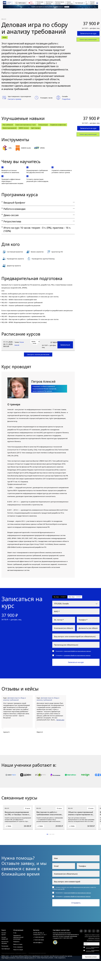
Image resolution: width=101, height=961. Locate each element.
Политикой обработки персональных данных (92, 948)
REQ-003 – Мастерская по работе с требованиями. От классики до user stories (30, 319)
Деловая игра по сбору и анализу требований (14, 699)
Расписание (4, 946)
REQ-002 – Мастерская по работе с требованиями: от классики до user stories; (30, 297)
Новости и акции (18, 949)
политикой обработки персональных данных (77, 651)
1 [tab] (47, 834)
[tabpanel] (17, 716)
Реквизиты (16, 941)
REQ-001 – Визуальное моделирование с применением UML (23, 316)
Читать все (60, 720)
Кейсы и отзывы (17, 944)
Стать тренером (17, 947)
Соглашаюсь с (92, 951)
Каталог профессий (4, 938)
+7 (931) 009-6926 (38, 940)
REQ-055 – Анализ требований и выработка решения (20, 305)
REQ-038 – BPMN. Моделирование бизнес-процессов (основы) (24, 322)
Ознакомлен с (92, 948)
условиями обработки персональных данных (77, 655)
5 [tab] (53, 834)
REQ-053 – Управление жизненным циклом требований (22, 303)
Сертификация (5, 948)
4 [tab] (52, 834)
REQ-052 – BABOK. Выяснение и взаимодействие (19, 300)
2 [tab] (48, 834)
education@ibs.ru (37, 942)
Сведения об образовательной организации (18, 937)
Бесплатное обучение (4, 942)
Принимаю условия (91, 957)
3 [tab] (50, 834)
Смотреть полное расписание (38, 354)
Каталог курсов (3, 933)
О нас (14, 933)
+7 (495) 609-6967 (38, 937)
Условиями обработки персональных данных (92, 951)
